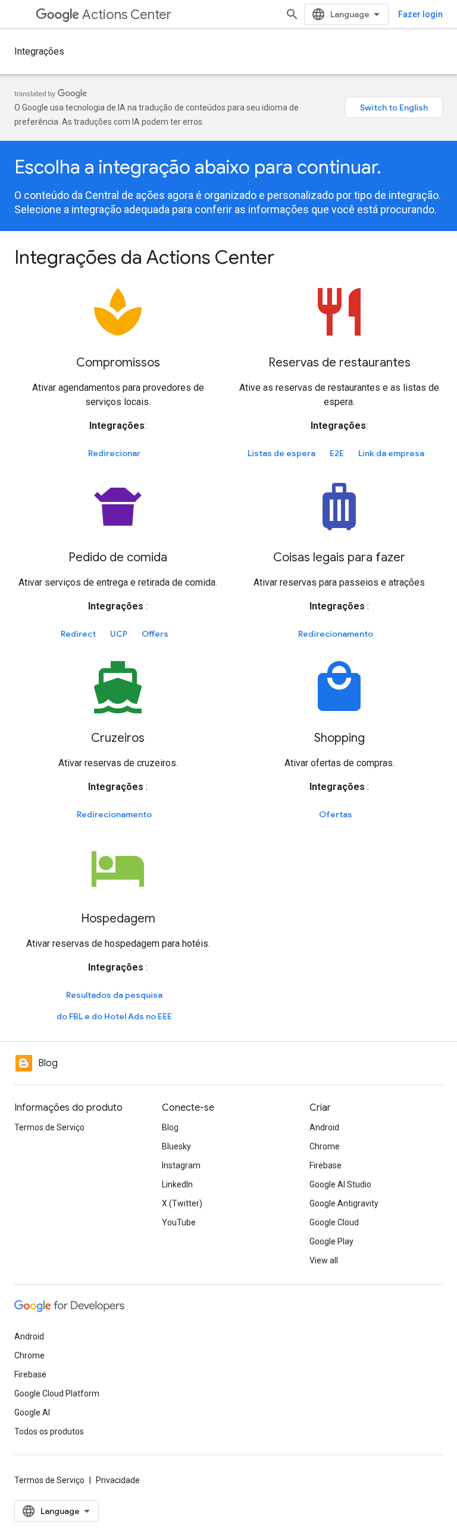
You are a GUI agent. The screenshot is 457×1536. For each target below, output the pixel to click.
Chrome (324, 1146)
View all (323, 1260)
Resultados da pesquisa (114, 995)
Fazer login (420, 14)
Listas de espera (281, 453)
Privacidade (118, 1480)
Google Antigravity (343, 1203)
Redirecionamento (335, 633)
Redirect (78, 633)
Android (324, 1127)
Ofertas (335, 814)
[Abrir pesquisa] (292, 14)
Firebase (325, 1165)
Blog (170, 1127)
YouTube (179, 1222)
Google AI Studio (340, 1184)
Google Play (331, 1241)
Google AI (32, 1412)
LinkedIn (177, 1184)
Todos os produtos (49, 1431)
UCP (118, 633)
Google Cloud (334, 1222)
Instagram (181, 1165)
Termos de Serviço (49, 1127)
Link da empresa (391, 453)
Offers (155, 633)
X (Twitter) (182, 1203)
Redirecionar (114, 453)
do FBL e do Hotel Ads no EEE (114, 1016)
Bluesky (176, 1146)
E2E (337, 453)
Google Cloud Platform (56, 1393)
